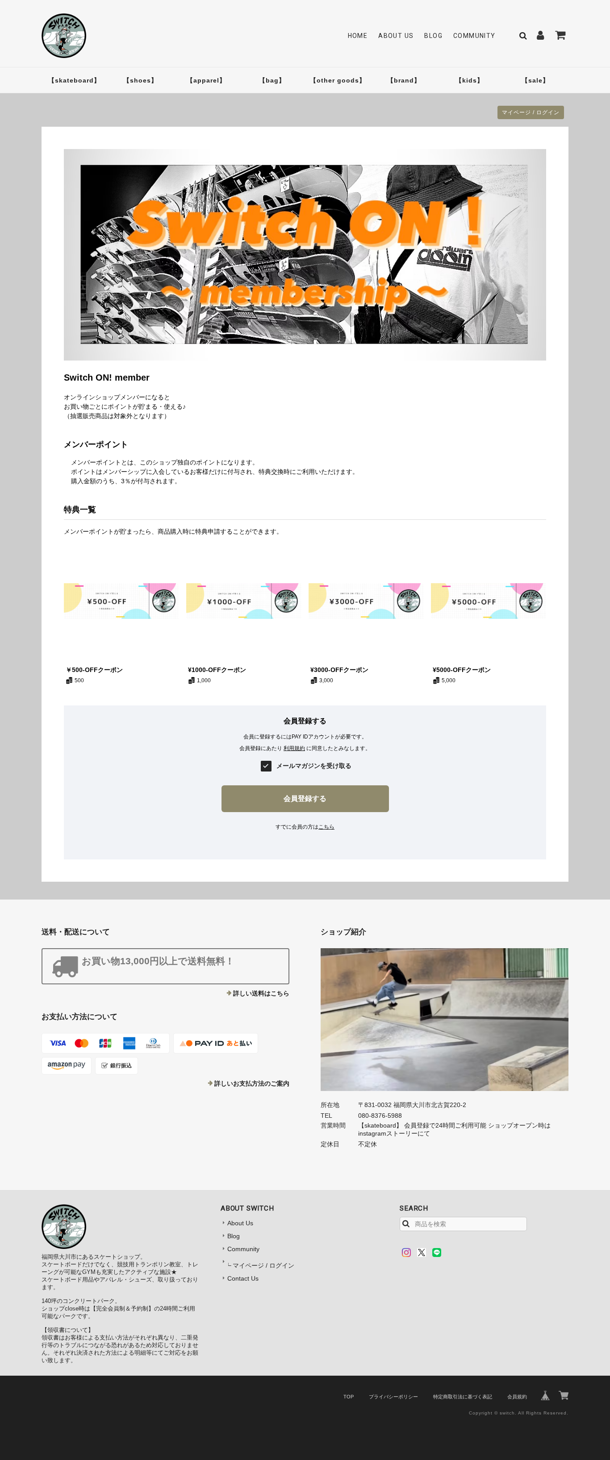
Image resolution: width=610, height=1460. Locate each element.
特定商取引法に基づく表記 (462, 1396)
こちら (326, 827)
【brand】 (404, 80)
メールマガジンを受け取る (313, 765)
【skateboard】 (74, 80)
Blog (433, 35)
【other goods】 (338, 80)
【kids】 (469, 80)
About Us (396, 35)
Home (358, 35)
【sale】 (535, 80)
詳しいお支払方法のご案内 (251, 1083)
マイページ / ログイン (531, 112)
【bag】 (272, 80)
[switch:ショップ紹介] (444, 1019)
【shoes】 (140, 80)
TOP (348, 1396)
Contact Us (243, 1278)
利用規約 (294, 748)
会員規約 (517, 1396)
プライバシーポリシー (393, 1396)
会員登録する (305, 798)
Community (474, 35)
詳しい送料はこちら (261, 993)
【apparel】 (206, 80)
